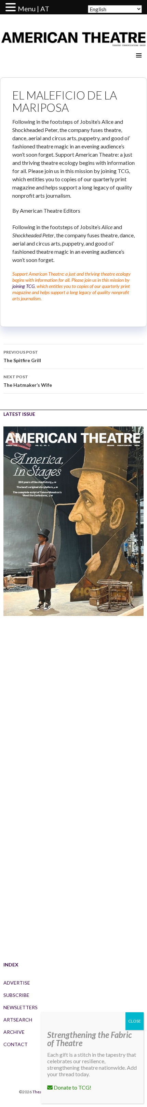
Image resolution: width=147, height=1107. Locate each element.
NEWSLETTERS (20, 1007)
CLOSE (134, 1021)
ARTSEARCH (17, 1020)
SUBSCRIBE (16, 995)
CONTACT (15, 1044)
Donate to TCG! (72, 1087)
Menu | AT (33, 8)
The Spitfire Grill (22, 356)
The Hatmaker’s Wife (27, 381)
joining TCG (23, 286)
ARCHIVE (14, 1032)
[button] (11, 7)
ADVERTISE (16, 983)
